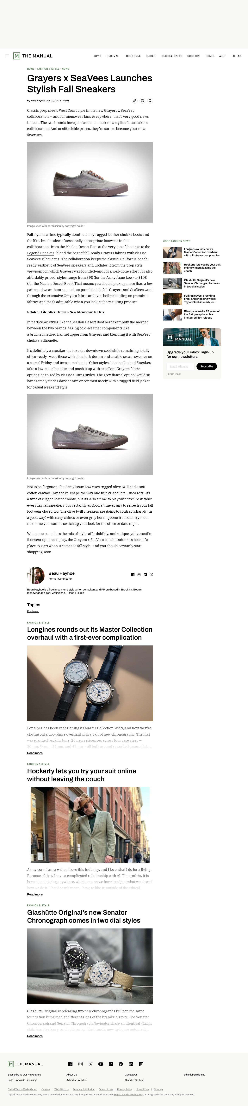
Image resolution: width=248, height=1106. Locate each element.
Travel (210, 56)
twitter (151, 574)
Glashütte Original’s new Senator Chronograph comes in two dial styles (202, 283)
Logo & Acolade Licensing (22, 1080)
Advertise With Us (76, 1080)
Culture (151, 56)
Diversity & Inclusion (84, 1089)
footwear (111, 241)
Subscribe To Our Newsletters (24, 1074)
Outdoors (193, 56)
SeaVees (127, 110)
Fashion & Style (38, 622)
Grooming (113, 56)
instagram (139, 574)
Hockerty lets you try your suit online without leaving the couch (202, 268)
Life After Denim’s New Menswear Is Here (73, 312)
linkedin (145, 574)
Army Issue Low (119, 277)
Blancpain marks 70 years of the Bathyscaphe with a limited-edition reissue (202, 314)
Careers (45, 1089)
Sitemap (158, 1089)
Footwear (33, 611)
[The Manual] (33, 55)
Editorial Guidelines (194, 1074)
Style (98, 56)
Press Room (142, 1089)
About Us (71, 1074)
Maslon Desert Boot (81, 247)
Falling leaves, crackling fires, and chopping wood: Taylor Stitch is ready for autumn (200, 300)
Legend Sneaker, (137, 363)
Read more (35, 753)
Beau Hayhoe (38, 100)
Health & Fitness (171, 56)
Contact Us (131, 1074)
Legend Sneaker (40, 253)
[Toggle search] (239, 56)
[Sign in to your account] (234, 56)
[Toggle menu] (7, 56)
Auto (222, 56)
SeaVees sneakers (72, 265)
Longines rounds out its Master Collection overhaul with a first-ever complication (202, 252)
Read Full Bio (76, 593)
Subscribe (206, 366)
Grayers (110, 110)
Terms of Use (106, 1089)
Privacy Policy (174, 374)
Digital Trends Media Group (22, 1089)
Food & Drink (133, 56)
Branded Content (134, 1080)
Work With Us (61, 1089)
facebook (132, 574)
